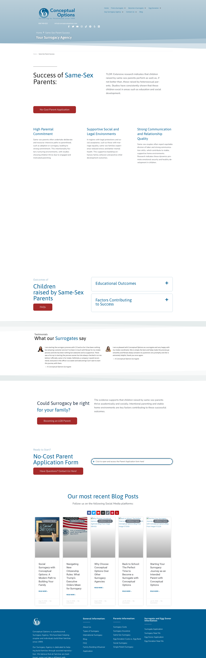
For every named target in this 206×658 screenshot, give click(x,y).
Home (39, 32)
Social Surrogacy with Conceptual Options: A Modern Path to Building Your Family (47, 574)
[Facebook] (89, 513)
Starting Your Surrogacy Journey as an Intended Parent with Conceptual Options (158, 574)
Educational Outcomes (115, 283)
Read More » (43, 591)
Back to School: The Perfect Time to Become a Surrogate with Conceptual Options (130, 574)
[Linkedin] (99, 26)
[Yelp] (94, 26)
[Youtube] (77, 26)
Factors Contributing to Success (113, 302)
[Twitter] (73, 26)
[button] (118, 8)
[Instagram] (82, 26)
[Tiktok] (86, 26)
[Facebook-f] (69, 26)
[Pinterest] (90, 26)
